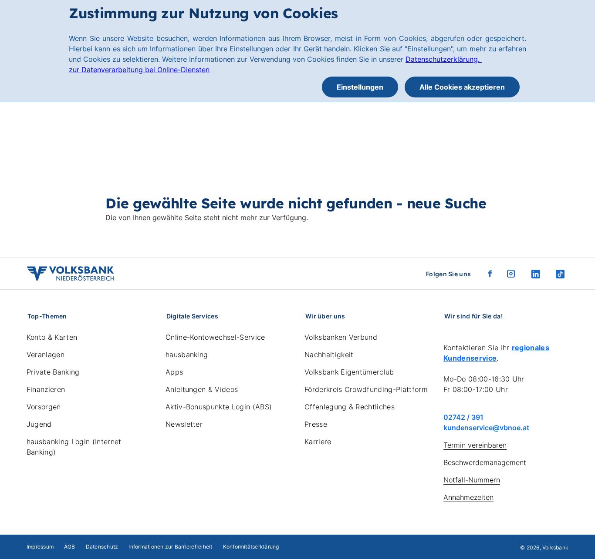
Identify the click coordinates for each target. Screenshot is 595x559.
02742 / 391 (463, 417)
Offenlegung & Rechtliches (349, 406)
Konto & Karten (52, 337)
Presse (315, 424)
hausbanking (187, 354)
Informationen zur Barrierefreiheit (170, 546)
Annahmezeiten (468, 497)
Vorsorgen (44, 406)
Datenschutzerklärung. (444, 59)
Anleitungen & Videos (202, 389)
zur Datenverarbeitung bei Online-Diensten (139, 69)
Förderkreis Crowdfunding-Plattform (366, 389)
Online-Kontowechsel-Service (215, 337)
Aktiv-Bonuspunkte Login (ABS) (219, 406)
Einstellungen (360, 87)
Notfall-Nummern (471, 479)
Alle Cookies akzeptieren (462, 87)
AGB (69, 546)
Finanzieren (46, 389)
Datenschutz (102, 546)
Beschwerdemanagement (484, 462)
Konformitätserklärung (251, 546)
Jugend (39, 424)
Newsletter (184, 424)
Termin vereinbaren (475, 445)
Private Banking (53, 372)
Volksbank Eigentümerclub (349, 372)
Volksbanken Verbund (340, 337)
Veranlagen (45, 354)
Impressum (40, 546)
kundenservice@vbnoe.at (486, 427)
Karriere (317, 441)
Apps (174, 372)
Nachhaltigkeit (328, 354)
